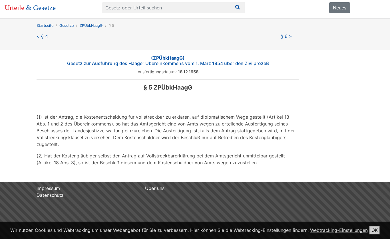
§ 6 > (286, 36)
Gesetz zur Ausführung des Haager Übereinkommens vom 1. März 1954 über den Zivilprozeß (168, 60)
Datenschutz (50, 195)
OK (374, 230)
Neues (339, 8)
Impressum (48, 188)
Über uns (154, 188)
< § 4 (42, 36)
